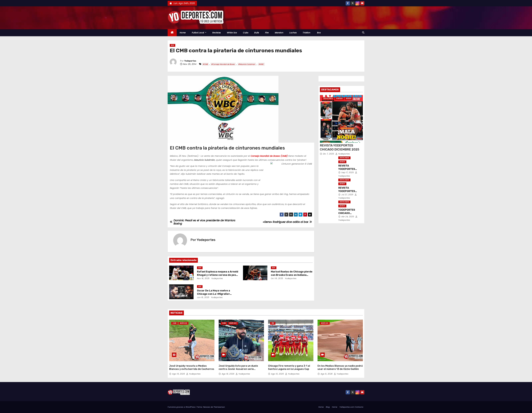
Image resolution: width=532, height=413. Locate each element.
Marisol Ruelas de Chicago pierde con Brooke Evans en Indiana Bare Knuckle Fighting (291, 275)
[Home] (172, 32)
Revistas (216, 32)
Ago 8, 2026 (327, 373)
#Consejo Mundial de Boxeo (223, 64)
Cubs (245, 32)
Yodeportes (190, 61)
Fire (267, 32)
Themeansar (219, 407)
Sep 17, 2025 (347, 172)
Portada (339, 99)
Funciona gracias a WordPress (182, 407)
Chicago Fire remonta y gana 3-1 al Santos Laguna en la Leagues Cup (289, 367)
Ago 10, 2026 (277, 373)
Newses (206, 407)
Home (183, 32)
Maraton (279, 32)
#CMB (205, 64)
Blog (328, 407)
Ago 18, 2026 (228, 373)
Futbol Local (198, 32)
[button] (363, 32)
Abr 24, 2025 (348, 216)
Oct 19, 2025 (277, 278)
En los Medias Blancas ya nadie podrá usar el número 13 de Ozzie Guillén (340, 367)
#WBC (261, 64)
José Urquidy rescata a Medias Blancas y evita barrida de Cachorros (191, 367)
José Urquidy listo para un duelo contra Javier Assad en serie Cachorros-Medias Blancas (238, 369)
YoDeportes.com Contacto (351, 407)
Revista (348, 99)
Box (318, 32)
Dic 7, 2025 (329, 153)
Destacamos (328, 99)
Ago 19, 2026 (179, 373)
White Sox (232, 32)
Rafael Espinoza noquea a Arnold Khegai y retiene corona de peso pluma (217, 275)
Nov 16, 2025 (203, 278)
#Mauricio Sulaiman (246, 64)
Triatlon (306, 32)
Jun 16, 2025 (203, 297)
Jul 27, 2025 (347, 194)
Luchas (293, 32)
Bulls (256, 32)
